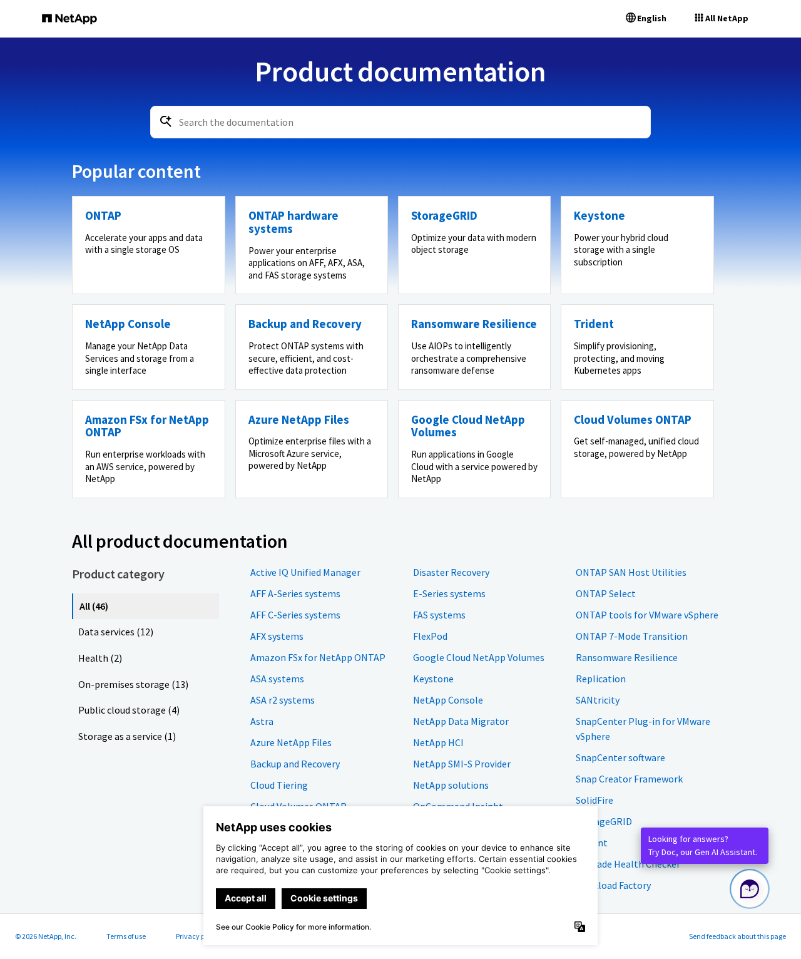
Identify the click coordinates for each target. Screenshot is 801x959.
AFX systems (277, 636)
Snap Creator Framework (629, 778)
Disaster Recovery (451, 572)
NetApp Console (448, 700)
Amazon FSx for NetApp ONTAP (317, 657)
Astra (261, 721)
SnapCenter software (620, 757)
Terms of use (126, 936)
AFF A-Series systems (295, 593)
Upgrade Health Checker (628, 864)
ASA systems (277, 678)
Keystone (433, 678)
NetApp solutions (451, 785)
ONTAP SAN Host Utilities (631, 572)
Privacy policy (198, 936)
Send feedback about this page (737, 936)
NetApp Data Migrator (461, 721)
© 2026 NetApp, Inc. (45, 936)
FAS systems (439, 614)
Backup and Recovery (295, 763)
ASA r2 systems (282, 700)
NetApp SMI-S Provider (462, 763)
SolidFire (594, 800)
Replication (601, 678)
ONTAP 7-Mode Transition (632, 636)
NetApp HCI (438, 742)
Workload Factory (613, 885)
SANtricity (598, 700)
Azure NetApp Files (291, 742)
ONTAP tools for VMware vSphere (647, 614)
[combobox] (400, 122)
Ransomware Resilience (627, 657)
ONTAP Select (606, 593)
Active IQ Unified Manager (305, 572)
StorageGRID (604, 821)
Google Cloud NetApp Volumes (478, 657)
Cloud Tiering (279, 785)
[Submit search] (165, 121)
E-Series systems (449, 593)
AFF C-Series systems (295, 614)
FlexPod (430, 636)
